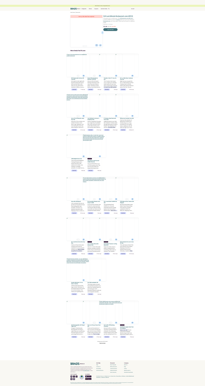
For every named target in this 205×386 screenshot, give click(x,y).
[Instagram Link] (76, 376)
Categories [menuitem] (83, 8)
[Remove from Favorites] (96, 45)
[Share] (100, 45)
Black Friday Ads (113, 364)
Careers (125, 368)
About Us (125, 364)
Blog (125, 366)
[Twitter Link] (74, 376)
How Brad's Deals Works (128, 372)
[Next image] (102, 32)
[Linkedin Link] (74, 379)
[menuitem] (104, 9)
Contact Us (98, 366)
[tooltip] (96, 45)
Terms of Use (113, 376)
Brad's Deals (72, 12)
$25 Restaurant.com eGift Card (126, 18)
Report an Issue (102, 343)
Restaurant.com (106, 21)
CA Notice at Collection (105, 377)
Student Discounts (113, 370)
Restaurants (78, 12)
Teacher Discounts (113, 368)
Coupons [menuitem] (96, 8)
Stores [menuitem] (90, 8)
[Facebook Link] (71, 376)
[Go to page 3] (111, 199)
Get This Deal (110, 29)
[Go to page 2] (78, 75)
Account (132, 8)
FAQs (97, 364)
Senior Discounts (113, 372)
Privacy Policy (118, 376)
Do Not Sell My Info (99, 370)
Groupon (118, 19)
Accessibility (98, 368)
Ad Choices (123, 376)
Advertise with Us (127, 370)
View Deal (74, 89)
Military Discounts (113, 366)
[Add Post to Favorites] (83, 76)
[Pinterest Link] (71, 379)
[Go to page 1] (126, 199)
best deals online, (86, 370)
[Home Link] (75, 8)
